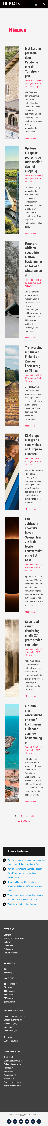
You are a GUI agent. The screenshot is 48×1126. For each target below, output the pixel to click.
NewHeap (8, 972)
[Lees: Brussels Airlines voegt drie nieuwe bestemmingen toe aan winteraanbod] (12, 289)
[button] (36, 4)
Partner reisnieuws (12, 953)
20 (32, 815)
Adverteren (8, 945)
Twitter (9, 987)
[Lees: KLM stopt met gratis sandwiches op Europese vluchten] (12, 471)
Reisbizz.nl (9, 1068)
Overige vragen (10, 1030)
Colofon (7, 942)
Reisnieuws (9, 949)
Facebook (10, 991)
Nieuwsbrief (12, 984)
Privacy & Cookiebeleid (14, 938)
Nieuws (28, 86)
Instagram (10, 1002)
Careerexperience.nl (12, 1082)
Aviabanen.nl (10, 1075)
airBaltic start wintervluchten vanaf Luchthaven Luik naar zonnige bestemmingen (33, 724)
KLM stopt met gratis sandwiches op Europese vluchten (33, 445)
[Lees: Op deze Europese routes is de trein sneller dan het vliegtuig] (12, 190)
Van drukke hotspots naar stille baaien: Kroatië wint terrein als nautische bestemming (24, 873)
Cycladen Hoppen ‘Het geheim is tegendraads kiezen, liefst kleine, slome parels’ (24, 886)
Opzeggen (8, 1027)
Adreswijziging (10, 1023)
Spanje (36, 86)
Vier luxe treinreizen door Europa (21, 904)
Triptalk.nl (8, 1057)
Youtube (10, 998)
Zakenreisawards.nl (13, 1086)
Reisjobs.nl (9, 1078)
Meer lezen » (30, 138)
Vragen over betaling (13, 1020)
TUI (5, 969)
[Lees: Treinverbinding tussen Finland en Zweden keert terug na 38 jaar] (12, 386)
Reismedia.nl (9, 1071)
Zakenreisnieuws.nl (12, 1064)
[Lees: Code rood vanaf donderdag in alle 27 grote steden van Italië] (12, 658)
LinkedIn (10, 994)
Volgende (24, 821)
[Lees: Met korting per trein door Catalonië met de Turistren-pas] (12, 92)
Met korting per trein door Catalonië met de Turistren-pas (33, 62)
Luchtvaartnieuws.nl (13, 1061)
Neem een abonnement (14, 1016)
